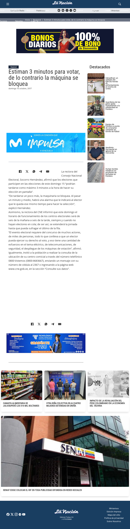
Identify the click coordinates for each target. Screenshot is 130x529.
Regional (30, 10)
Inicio (2, 10)
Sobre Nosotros (114, 521)
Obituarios (124, 10)
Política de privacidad (114, 518)
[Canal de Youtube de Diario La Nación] (23, 515)
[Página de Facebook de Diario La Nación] (8, 515)
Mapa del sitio (114, 515)
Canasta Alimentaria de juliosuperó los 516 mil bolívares (21, 404)
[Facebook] (20, 171)
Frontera (45, 10)
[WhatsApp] (34, 171)
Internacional (77, 10)
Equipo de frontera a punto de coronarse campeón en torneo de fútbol (112, 128)
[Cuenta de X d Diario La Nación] (12, 515)
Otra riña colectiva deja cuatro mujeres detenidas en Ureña (63, 404)
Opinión (94, 10)
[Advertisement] (45, 108)
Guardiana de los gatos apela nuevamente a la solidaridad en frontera (112, 105)
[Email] (48, 171)
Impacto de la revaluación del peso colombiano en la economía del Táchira (107, 403)
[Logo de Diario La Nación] (66, 512)
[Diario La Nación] (62, 3)
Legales (108, 10)
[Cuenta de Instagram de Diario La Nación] (16, 515)
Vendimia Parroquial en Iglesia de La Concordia (111, 150)
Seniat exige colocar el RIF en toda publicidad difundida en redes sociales (42, 490)
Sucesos (3, 21)
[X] (27, 171)
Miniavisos (114, 508)
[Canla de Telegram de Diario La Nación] (20, 515)
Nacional (60, 10)
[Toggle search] (120, 4)
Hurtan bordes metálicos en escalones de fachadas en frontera (111, 172)
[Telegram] (41, 171)
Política (15, 10)
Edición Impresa (114, 511)
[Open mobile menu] (7, 4)
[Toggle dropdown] (37, 21)
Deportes (19, 21)
